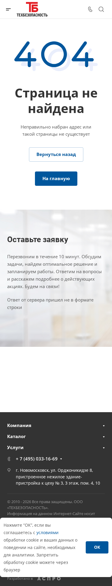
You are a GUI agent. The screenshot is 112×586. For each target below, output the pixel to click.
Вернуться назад (56, 154)
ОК (97, 547)
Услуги (15, 447)
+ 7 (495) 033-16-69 (37, 459)
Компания (19, 425)
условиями (47, 532)
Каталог (16, 436)
